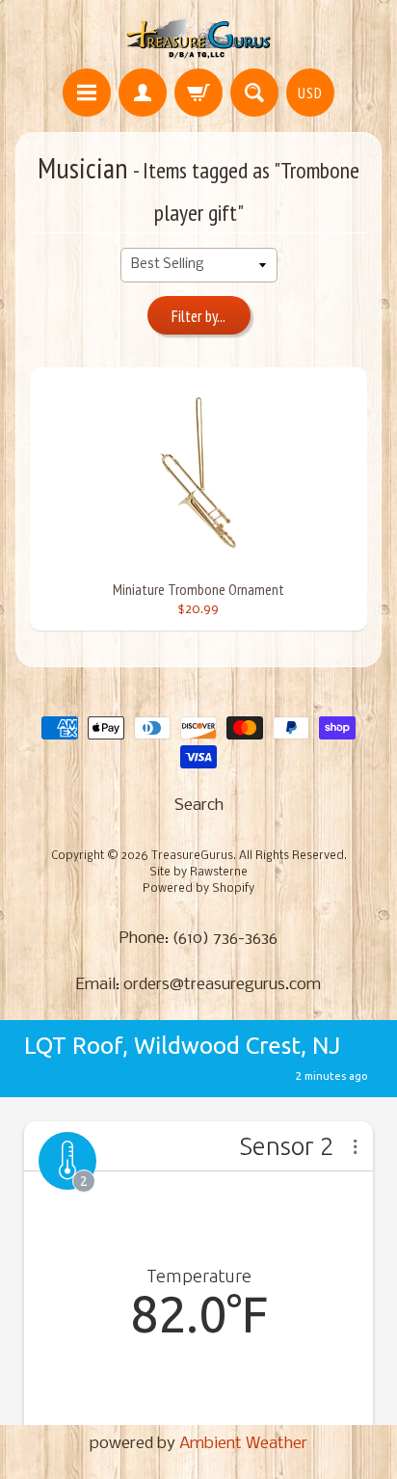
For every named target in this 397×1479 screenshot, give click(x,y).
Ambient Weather (243, 1444)
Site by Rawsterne (198, 872)
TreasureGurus (192, 856)
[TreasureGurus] (199, 37)
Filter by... (198, 316)
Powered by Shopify (198, 889)
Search (199, 805)
